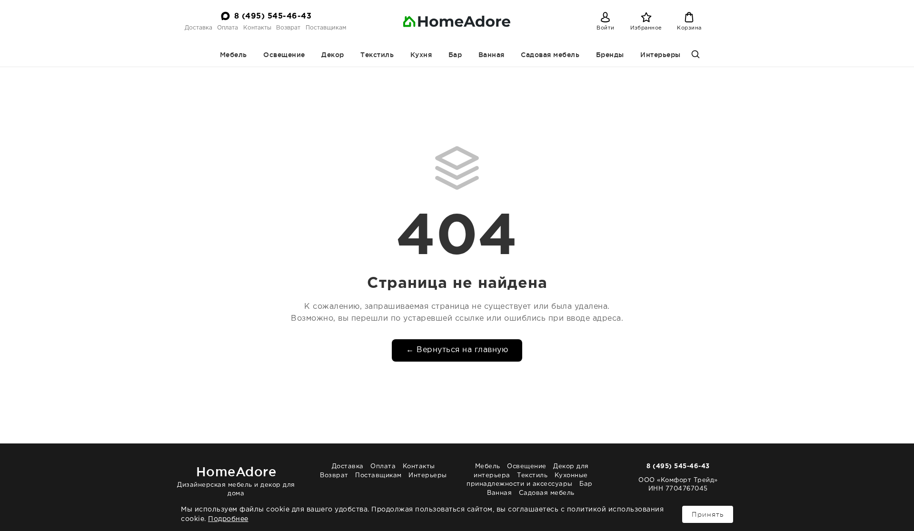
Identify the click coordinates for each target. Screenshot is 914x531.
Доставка (198, 27)
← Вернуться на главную (457, 350)
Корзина (689, 28)
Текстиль (377, 55)
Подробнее (228, 519)
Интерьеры (660, 55)
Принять (708, 514)
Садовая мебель (550, 55)
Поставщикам (326, 27)
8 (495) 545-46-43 (273, 16)
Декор (332, 55)
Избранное (646, 28)
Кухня (421, 55)
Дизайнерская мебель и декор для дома (236, 480)
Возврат (288, 27)
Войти (605, 28)
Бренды (610, 55)
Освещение (284, 55)
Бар (455, 55)
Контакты (257, 27)
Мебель (233, 55)
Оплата (227, 27)
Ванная (491, 55)
